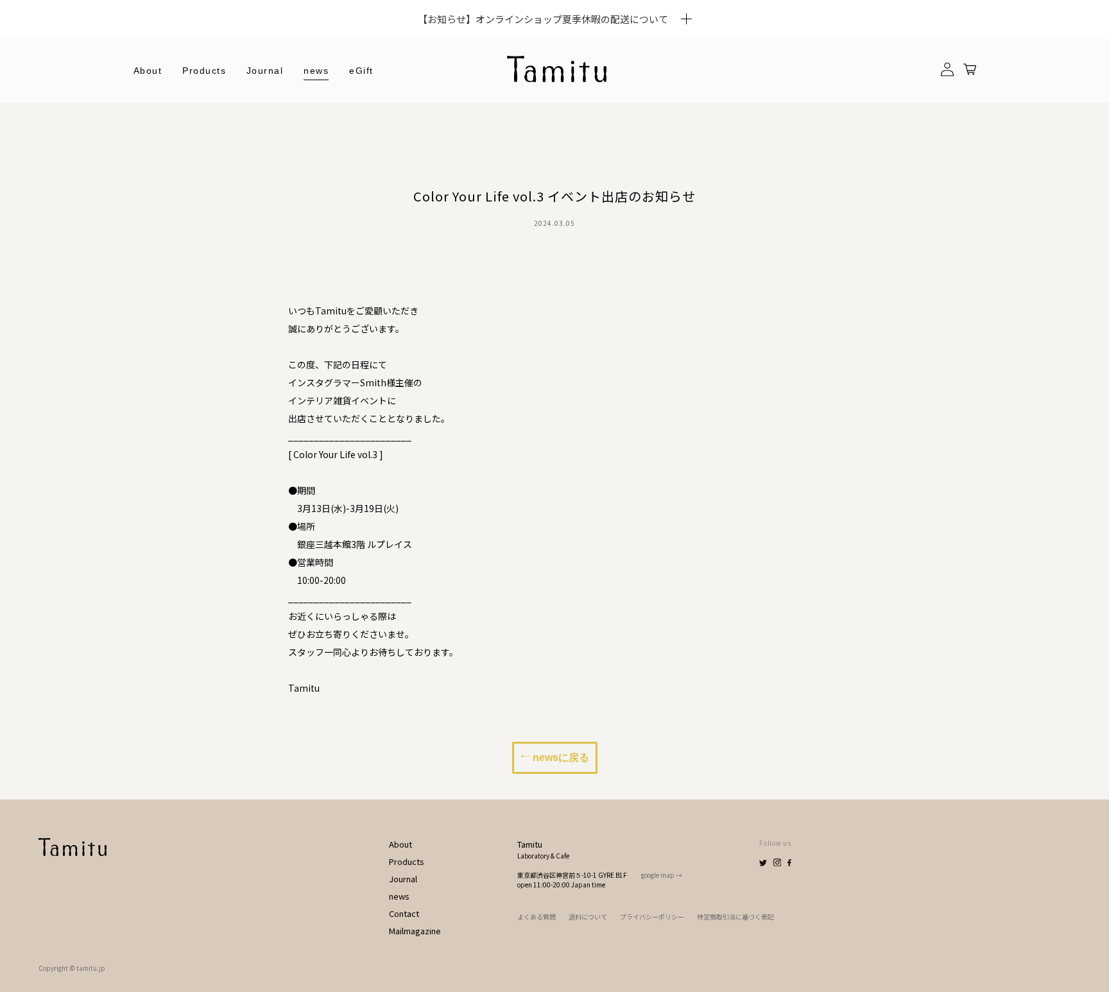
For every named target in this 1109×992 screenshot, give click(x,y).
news (316, 70)
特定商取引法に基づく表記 (735, 916)
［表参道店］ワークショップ (245, 293)
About (147, 70)
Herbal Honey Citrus (234, 118)
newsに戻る (559, 757)
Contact (404, 913)
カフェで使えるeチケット (239, 249)
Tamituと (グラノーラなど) (243, 184)
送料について (588, 916)
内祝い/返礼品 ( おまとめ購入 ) (250, 271)
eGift (361, 70)
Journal (265, 70)
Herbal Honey (219, 140)
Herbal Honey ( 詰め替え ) (244, 162)
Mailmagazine (415, 931)
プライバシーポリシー (652, 916)
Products (406, 861)
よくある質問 (536, 916)
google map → (661, 875)
